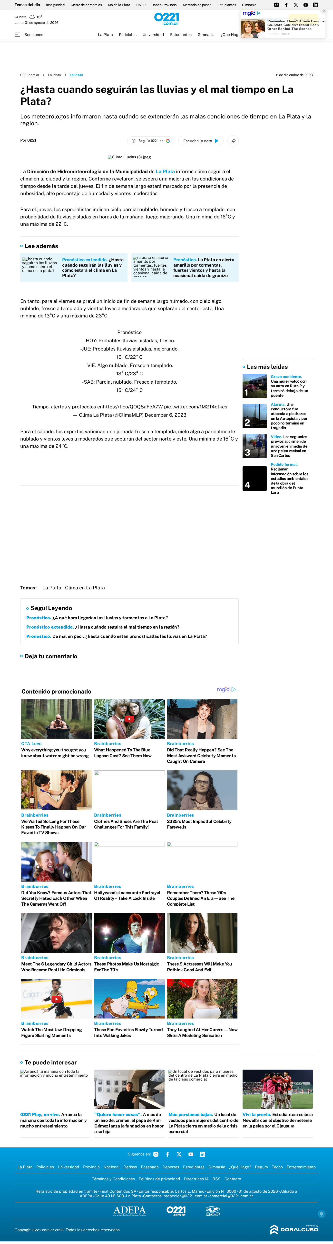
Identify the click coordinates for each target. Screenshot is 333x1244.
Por (28, 140)
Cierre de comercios (86, 5)
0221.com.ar (29, 75)
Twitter (179, 1154)
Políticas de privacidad (159, 1179)
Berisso (130, 1167)
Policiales (128, 34)
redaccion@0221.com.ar (185, 1196)
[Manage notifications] (321, 1214)
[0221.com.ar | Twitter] (296, 5)
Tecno (277, 1167)
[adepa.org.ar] (129, 1211)
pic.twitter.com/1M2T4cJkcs (195, 407)
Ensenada (150, 1167)
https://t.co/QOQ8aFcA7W (133, 407)
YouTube (191, 1154)
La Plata (105, 34)
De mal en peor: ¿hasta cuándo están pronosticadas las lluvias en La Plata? (116, 636)
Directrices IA (196, 1179)
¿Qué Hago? (232, 34)
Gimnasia (249, 5)
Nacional (112, 1167)
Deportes (171, 1167)
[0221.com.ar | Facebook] (286, 5)
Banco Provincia (164, 5)
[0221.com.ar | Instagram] (276, 5)
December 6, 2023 (165, 415)
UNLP (141, 5)
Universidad (153, 34)
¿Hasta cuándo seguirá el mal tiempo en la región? (102, 627)
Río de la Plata (119, 5)
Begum (261, 1167)
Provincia (91, 1167)
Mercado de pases (197, 5)
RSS (217, 1179)
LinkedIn (203, 1154)
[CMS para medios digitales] (294, 1230)
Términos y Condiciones (113, 1179)
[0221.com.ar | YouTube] (306, 5)
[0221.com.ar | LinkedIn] (315, 5)
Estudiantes (226, 5)
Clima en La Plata (85, 588)
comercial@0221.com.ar (231, 1196)
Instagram (156, 1154)
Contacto (233, 1179)
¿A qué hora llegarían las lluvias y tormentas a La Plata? (97, 617)
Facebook (167, 1154)
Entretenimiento (301, 1167)
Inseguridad (55, 5)
